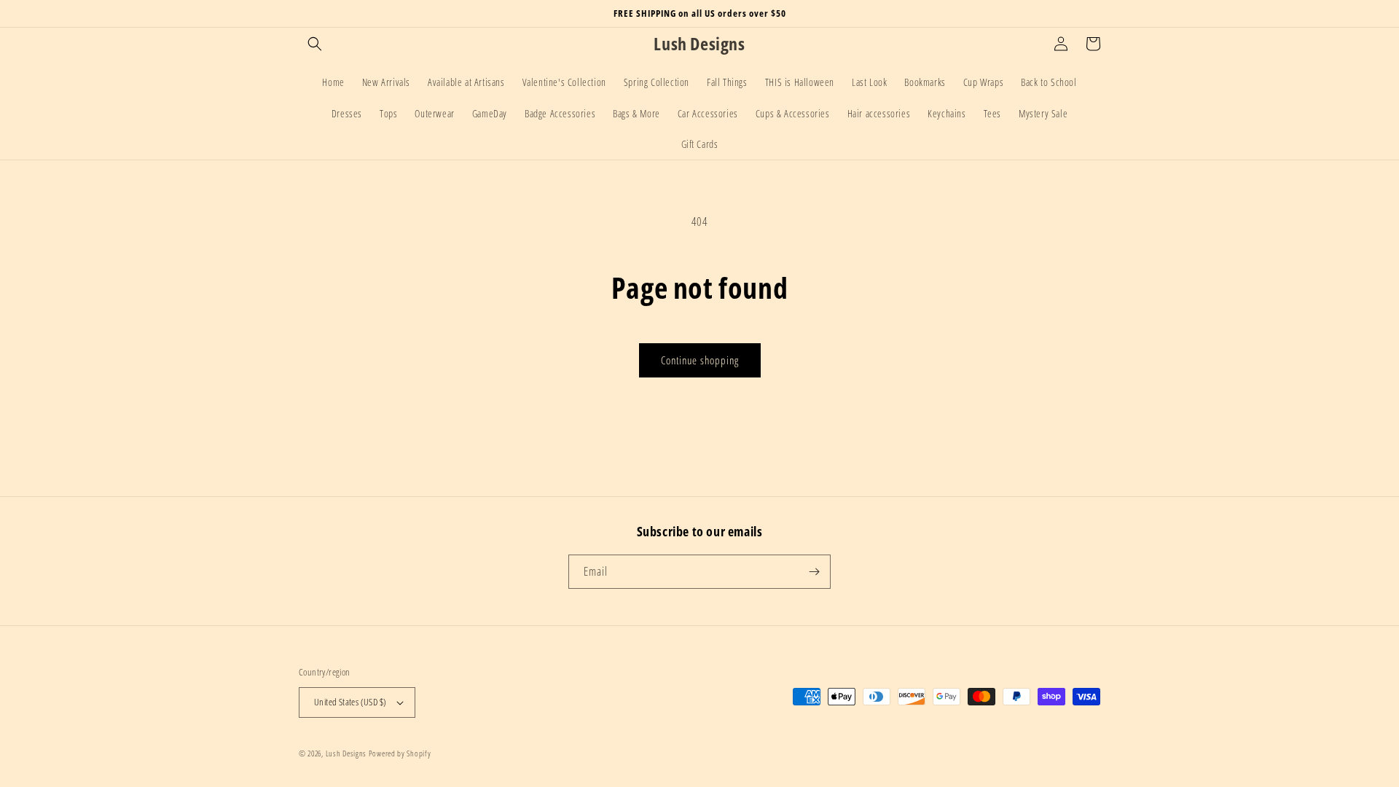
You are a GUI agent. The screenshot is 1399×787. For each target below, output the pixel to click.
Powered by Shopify (400, 753)
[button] (315, 44)
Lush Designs (346, 753)
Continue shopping (700, 360)
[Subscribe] (814, 572)
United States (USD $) (350, 701)
